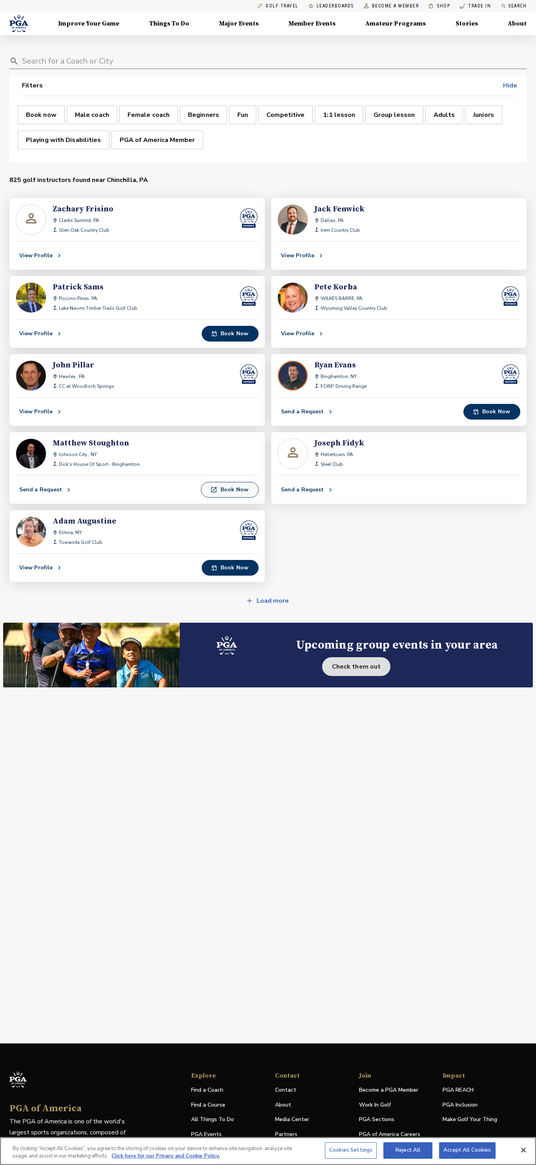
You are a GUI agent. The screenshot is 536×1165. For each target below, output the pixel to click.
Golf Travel (282, 6)
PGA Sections (376, 1119)
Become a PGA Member (388, 1090)
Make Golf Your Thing (470, 1120)
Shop (439, 6)
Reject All (408, 1150)
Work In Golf (375, 1105)
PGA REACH (458, 1090)
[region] (268, 1151)
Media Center (292, 1120)
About (517, 23)
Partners (286, 1134)
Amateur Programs (395, 23)
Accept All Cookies (467, 1150)
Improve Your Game (88, 23)
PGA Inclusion (460, 1105)
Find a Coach (207, 1090)
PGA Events (206, 1134)
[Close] (523, 1150)
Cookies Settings (350, 1150)
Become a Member (395, 6)
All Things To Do (212, 1119)
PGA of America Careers (389, 1134)
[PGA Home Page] (18, 23)
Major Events (239, 23)
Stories (467, 23)
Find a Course (208, 1105)
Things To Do (169, 23)
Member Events (311, 23)
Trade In (475, 6)
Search (517, 6)
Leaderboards (335, 6)
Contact (285, 1090)
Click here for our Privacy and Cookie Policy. (165, 1156)
